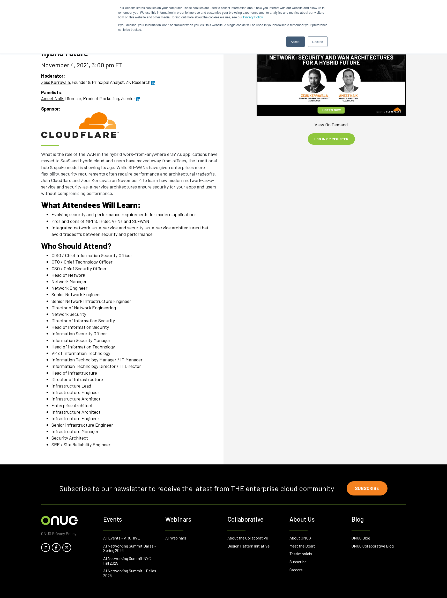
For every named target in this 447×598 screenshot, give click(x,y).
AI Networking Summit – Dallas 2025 (129, 573)
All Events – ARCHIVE (121, 537)
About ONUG (300, 537)
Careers (296, 569)
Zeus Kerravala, (56, 82)
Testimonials (300, 553)
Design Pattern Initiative (248, 545)
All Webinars (175, 537)
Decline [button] (317, 41)
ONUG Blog (361, 537)
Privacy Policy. (253, 17)
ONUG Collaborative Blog (373, 545)
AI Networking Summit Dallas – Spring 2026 (129, 548)
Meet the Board (302, 545)
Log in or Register (331, 139)
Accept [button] (295, 41)
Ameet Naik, (52, 98)
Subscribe (367, 488)
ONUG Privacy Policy (58, 533)
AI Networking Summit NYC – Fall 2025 (128, 560)
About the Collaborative (247, 537)
